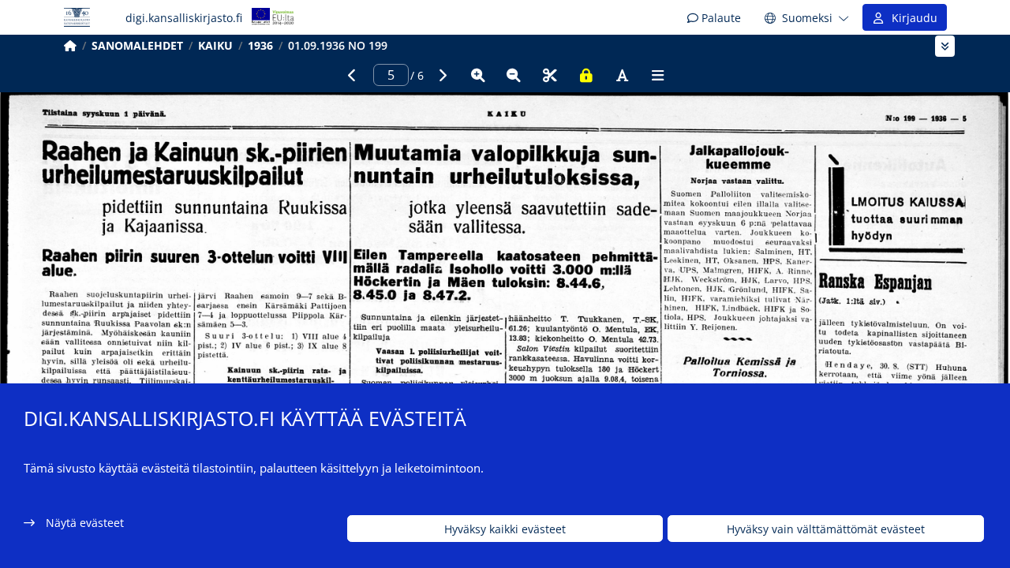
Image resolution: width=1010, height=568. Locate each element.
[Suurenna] (478, 75)
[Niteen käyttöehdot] (586, 75)
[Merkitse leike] (550, 75)
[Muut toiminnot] (658, 75)
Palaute (719, 17)
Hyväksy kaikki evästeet (505, 528)
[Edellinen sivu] (352, 75)
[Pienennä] (513, 75)
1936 (260, 45)
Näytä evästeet (85, 522)
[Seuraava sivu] (442, 75)
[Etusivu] (70, 45)
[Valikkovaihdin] (945, 46)
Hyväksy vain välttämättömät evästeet (826, 528)
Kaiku (215, 45)
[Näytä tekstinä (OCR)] (622, 75)
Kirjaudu (911, 17)
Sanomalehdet (137, 45)
